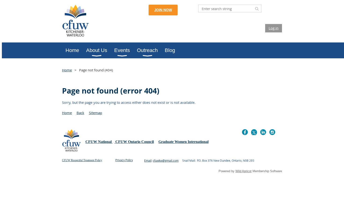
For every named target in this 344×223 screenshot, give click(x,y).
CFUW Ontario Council (134, 142)
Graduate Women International (183, 142)
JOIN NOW (163, 10)
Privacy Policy (124, 160)
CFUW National (99, 142)
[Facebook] (245, 132)
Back (80, 112)
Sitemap (95, 112)
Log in (273, 28)
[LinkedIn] (263, 132)
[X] (254, 132)
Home (67, 70)
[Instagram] (272, 132)
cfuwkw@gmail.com (166, 160)
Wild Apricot (243, 171)
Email (147, 160)
